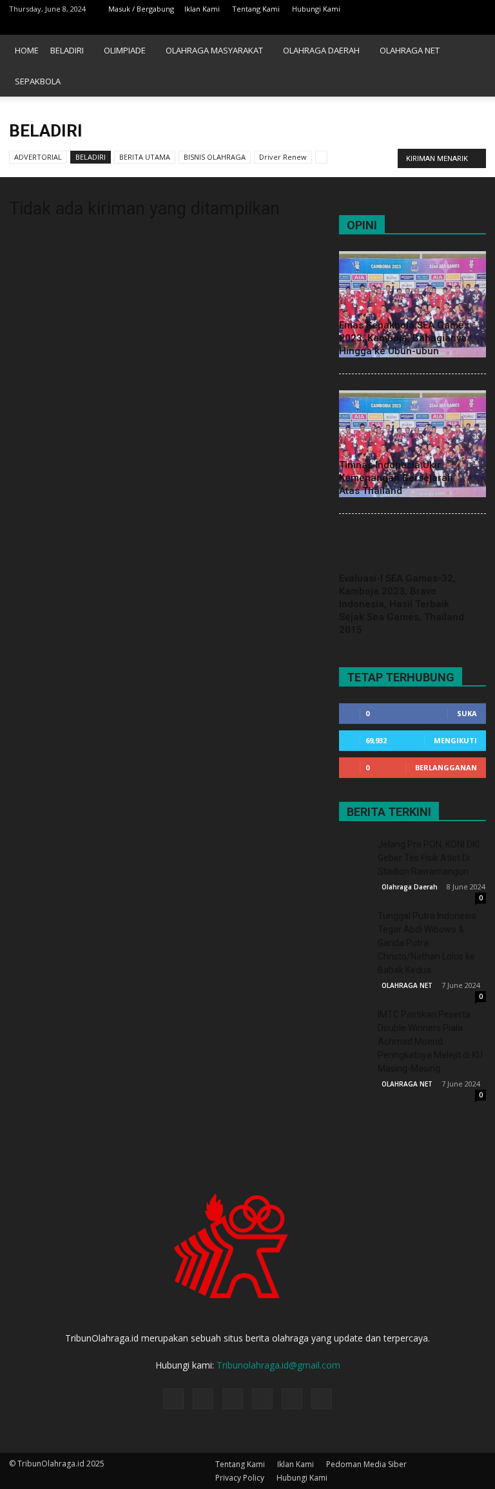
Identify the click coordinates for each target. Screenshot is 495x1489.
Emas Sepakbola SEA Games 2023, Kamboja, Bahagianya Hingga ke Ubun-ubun (404, 338)
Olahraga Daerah (410, 886)
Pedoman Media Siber (366, 1464)
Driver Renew (283, 157)
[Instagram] (412, 26)
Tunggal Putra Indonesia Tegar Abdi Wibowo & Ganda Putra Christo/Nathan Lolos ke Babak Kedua (427, 943)
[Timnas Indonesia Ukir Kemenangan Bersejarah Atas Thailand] (412, 443)
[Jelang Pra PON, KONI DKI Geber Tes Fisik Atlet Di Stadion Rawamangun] (355, 854)
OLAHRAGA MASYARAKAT (214, 50)
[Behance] (370, 26)
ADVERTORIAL (38, 157)
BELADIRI (67, 50)
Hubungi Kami (316, 9)
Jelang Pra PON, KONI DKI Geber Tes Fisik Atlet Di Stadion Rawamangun (429, 858)
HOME (27, 50)
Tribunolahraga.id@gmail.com (278, 1365)
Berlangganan (446, 767)
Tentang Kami (256, 9)
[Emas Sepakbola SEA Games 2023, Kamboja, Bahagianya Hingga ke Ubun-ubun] (412, 304)
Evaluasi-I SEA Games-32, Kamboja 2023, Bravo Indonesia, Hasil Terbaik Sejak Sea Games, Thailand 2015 (401, 604)
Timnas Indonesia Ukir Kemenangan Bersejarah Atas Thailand (396, 478)
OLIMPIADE (125, 50)
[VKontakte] (476, 26)
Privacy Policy (239, 1477)
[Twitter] (433, 26)
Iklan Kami (202, 9)
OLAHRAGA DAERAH (321, 50)
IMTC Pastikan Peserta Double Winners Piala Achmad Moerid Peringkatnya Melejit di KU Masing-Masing (430, 1041)
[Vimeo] (455, 26)
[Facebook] (391, 26)
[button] (470, 65)
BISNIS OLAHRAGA (215, 157)
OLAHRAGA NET (410, 50)
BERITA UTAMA (144, 157)
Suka (467, 713)
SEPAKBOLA (38, 81)
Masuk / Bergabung (141, 9)
